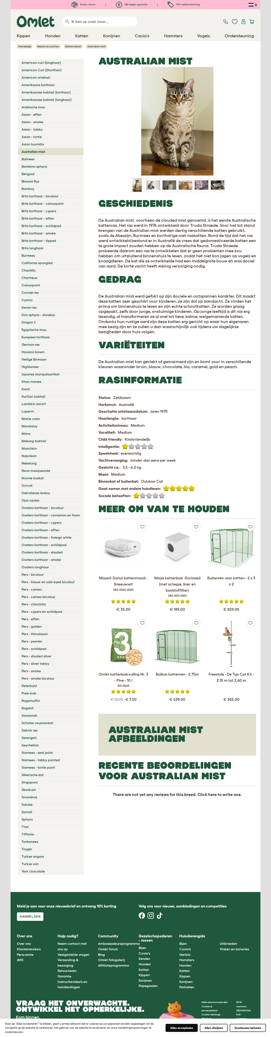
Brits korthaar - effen (38, 218)
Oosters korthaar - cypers (41, 522)
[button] (216, 936)
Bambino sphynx (34, 166)
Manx (26, 433)
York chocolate (33, 871)
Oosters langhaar (35, 567)
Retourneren (67, 971)
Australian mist (33, 151)
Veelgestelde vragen (73, 954)
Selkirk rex (29, 730)
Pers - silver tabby (35, 663)
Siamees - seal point (37, 752)
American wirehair (36, 77)
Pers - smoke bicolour (38, 678)
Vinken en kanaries (234, 949)
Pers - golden (32, 626)
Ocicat (27, 485)
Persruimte (25, 954)
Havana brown (33, 352)
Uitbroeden (228, 943)
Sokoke (27, 804)
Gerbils (184, 954)
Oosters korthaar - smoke (41, 560)
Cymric (27, 300)
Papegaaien (148, 986)
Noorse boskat (33, 478)
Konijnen (145, 980)
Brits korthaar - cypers (39, 211)
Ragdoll (27, 708)
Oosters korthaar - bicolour (43, 508)
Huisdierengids (192, 936)
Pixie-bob (29, 693)
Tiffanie (28, 834)
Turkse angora (33, 856)
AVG (20, 960)
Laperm (28, 411)
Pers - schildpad (34, 649)
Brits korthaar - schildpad (41, 226)
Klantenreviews (29, 949)
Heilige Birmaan (34, 359)
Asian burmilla (33, 144)
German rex (31, 344)
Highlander (30, 367)
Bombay (28, 189)
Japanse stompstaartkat (40, 374)
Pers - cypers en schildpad (42, 611)
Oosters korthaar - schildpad (44, 545)
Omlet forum (108, 949)
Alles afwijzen (214, 1028)
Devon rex (29, 307)
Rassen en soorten (48, 46)
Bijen (142, 948)
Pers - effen (30, 619)
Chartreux (29, 278)
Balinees (28, 159)
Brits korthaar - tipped (39, 241)
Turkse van (30, 864)
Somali (27, 812)
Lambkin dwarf (34, 404)
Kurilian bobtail (33, 396)
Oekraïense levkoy (36, 493)
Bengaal (28, 174)
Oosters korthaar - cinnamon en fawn (51, 515)
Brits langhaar (33, 248)
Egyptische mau (34, 330)
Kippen (144, 975)
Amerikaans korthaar (38, 85)
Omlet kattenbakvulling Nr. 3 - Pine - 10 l (123, 680)
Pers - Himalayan (35, 634)
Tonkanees (30, 841)
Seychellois (30, 745)
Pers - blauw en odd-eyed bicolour (48, 582)
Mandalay (29, 426)
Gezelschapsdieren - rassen (155, 938)
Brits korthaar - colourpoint (43, 203)
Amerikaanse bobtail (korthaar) (46, 92)
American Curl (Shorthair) (42, 70)
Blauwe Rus (30, 181)
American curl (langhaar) (41, 62)
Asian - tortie (32, 137)
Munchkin (29, 448)
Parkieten (186, 987)
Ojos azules (30, 500)
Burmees (28, 255)
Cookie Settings (211, 1014)
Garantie (64, 976)
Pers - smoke (31, 671)
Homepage (24, 46)
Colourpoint (31, 285)
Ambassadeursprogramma (119, 943)
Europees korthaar (36, 337)
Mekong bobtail (34, 441)
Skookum (29, 790)
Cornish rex (30, 292)
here (212, 794)
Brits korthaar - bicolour (40, 196)
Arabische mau (33, 107)
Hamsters (186, 960)
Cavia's (144, 953)
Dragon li (29, 322)
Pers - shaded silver (36, 656)
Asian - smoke (32, 122)
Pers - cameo (32, 589)
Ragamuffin (31, 700)
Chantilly (29, 270)
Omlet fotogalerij (111, 960)
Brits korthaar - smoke (39, 233)
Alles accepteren (181, 1028)
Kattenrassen (73, 46)
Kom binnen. (28, 1017)
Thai (25, 827)
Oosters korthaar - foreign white (47, 537)
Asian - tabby (32, 129)
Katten (144, 969)
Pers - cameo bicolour (38, 597)
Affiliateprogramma (113, 965)
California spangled (37, 263)
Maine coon (31, 419)
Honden (145, 964)
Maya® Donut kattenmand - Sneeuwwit (123, 583)
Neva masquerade (36, 471)
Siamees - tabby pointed (41, 760)
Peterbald (29, 686)
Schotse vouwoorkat (37, 723)
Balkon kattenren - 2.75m (177, 674)
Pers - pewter (32, 641)
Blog (101, 954)
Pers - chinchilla (34, 604)
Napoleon (29, 456)
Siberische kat (33, 775)
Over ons (24, 943)
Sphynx (27, 819)
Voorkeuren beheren (247, 1028)
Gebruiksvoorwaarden (215, 1002)
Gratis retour (87, 4)
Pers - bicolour (33, 574)
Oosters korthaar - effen (40, 530)
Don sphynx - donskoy (38, 315)
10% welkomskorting (188, 4)
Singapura (30, 782)
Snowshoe (29, 797)
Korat (26, 389)
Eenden (144, 958)
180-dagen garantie (135, 4)
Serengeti (29, 738)
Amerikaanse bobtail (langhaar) (47, 100)
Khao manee (31, 381)
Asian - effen (31, 114)
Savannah (29, 715)
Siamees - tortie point (38, 767)
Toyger (27, 849)
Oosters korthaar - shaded (42, 552)
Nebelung (29, 463)
